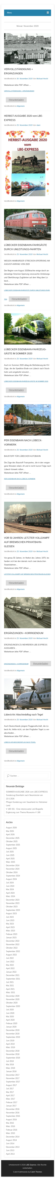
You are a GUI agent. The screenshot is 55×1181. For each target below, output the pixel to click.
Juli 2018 (10, 1061)
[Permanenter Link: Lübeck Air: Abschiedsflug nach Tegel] (27, 694)
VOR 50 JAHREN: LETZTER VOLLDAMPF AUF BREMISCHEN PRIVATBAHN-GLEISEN (27, 542)
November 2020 (12, 999)
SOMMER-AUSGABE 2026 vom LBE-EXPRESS (27, 792)
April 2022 (10, 968)
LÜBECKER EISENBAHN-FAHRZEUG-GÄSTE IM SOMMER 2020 (26, 381)
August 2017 (11, 1085)
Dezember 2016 (12, 1109)
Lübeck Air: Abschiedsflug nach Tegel (23, 714)
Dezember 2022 (12, 941)
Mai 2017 (10, 1092)
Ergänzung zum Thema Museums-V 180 (23, 812)
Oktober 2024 (11, 872)
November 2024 (12, 869)
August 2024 (11, 879)
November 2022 (12, 944)
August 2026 (11, 828)
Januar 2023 (11, 937)
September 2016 (13, 1116)
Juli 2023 (10, 917)
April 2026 (10, 834)
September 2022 (13, 951)
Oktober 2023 (11, 906)
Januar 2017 (11, 1106)
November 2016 (12, 1113)
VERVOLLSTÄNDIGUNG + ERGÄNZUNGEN (19, 91)
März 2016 (10, 1126)
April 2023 (10, 927)
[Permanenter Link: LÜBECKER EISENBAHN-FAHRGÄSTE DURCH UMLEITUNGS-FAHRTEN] (27, 224)
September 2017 (13, 1082)
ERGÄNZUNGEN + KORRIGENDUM (23, 633)
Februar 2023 (11, 934)
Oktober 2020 (11, 1003)
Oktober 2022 (11, 948)
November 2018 (12, 1054)
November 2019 (12, 1034)
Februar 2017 (11, 1102)
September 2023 (13, 910)
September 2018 (13, 1058)
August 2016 (11, 1119)
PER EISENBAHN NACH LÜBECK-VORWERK (19, 479)
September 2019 (13, 1037)
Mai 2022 (10, 965)
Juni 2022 (10, 962)
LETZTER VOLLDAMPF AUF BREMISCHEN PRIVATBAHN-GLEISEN (27, 574)
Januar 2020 (11, 1027)
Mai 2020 (10, 1016)
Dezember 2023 (12, 900)
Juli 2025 (10, 852)
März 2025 (10, 862)
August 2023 (11, 913)
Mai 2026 (10, 831)
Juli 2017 (10, 1089)
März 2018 (10, 1068)
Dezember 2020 (12, 996)
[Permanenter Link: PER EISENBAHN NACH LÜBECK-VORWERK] (27, 419)
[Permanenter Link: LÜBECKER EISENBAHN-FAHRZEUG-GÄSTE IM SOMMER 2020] (27, 328)
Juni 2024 (10, 886)
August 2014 (11, 1140)
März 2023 (10, 931)
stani (38, 125)
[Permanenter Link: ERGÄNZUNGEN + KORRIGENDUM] (27, 612)
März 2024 (10, 896)
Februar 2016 (11, 1130)
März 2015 (10, 1133)
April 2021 (10, 989)
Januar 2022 (11, 972)
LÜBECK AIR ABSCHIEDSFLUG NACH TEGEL (20, 742)
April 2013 (10, 1154)
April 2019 (10, 1044)
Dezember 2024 (12, 865)
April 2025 (10, 858)
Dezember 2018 (12, 1051)
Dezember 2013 (12, 1147)
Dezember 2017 (12, 1075)
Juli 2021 (10, 982)
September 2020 (13, 1006)
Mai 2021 (10, 985)
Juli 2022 (10, 958)
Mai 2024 (10, 889)
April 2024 (10, 893)
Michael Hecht (42, 79)
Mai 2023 (10, 924)
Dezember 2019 (12, 1030)
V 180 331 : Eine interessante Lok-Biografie (24, 809)
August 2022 (11, 955)
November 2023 (12, 903)
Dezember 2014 (12, 1137)
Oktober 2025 (11, 841)
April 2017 (10, 1095)
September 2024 (13, 876)
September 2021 (13, 979)
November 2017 (12, 1078)
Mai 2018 (10, 1064)
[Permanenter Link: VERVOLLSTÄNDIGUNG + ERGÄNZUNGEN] (27, 48)
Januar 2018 (11, 1071)
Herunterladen (16, 99)
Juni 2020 (10, 1013)
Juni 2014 (10, 1143)
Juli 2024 (10, 883)
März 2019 (10, 1047)
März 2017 (10, 1099)
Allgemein (21, 106)
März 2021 (10, 992)
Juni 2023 (10, 920)
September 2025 (13, 845)
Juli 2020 (10, 1010)
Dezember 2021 (12, 975)
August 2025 (11, 848)
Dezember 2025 (12, 838)
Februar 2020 (11, 1023)
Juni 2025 (10, 855)
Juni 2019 (10, 1041)
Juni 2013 (10, 1150)
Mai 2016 (10, 1123)
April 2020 (10, 1020)
